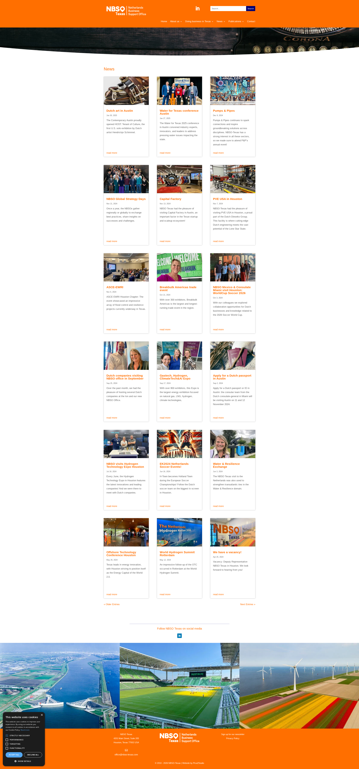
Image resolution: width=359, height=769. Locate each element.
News (220, 21)
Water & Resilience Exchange (226, 465)
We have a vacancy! (227, 552)
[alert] (24, 739)
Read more (25, 730)
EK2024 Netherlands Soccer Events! (174, 465)
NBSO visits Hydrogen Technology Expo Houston (125, 465)
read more (111, 153)
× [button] (42, 715)
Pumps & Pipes (224, 110)
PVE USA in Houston (227, 198)
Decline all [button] (33, 755)
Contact (251, 21)
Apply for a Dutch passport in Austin (232, 377)
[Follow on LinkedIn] (197, 8)
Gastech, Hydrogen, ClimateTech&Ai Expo (175, 377)
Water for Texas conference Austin (179, 112)
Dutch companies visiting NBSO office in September (124, 377)
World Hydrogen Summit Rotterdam (177, 554)
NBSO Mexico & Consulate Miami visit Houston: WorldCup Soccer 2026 (232, 290)
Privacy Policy (232, 738)
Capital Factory (170, 198)
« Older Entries (112, 604)
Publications (234, 21)
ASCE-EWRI (114, 287)
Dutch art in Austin (119, 110)
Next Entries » (247, 604)
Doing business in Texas (198, 21)
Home (164, 21)
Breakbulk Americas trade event (178, 289)
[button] (24, 761)
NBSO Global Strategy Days (126, 198)
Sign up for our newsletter (232, 734)
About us (174, 21)
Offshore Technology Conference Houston (121, 554)
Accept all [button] (14, 755)
